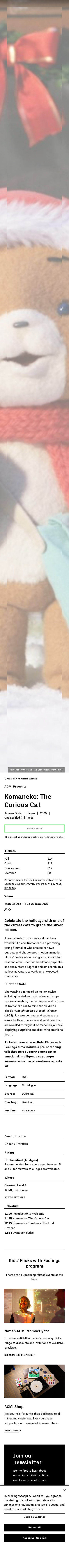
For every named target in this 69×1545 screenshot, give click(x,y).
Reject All (34, 1528)
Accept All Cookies (34, 1538)
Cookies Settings (34, 1517)
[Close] (65, 1490)
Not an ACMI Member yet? (26, 1330)
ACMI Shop (13, 1406)
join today (9, 888)
